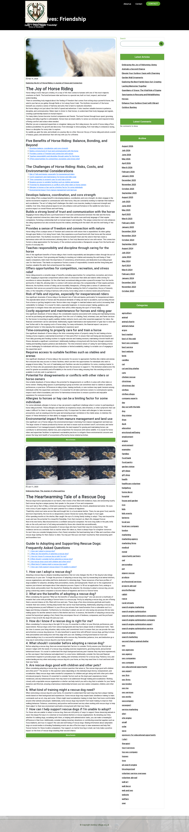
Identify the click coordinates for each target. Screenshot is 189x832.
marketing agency (130, 539)
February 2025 (128, 223)
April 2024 (126, 265)
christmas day (128, 385)
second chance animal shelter (135, 641)
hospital (125, 496)
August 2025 (127, 197)
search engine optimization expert (137, 624)
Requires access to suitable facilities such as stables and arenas (54, 182)
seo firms (126, 679)
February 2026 (128, 172)
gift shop (126, 475)
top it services (128, 748)
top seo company (129, 752)
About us (127, 4)
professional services (131, 581)
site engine (127, 718)
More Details (70, 440)
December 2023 (129, 282)
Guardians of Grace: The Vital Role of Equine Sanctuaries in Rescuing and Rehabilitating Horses (141, 94)
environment (127, 445)
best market (127, 334)
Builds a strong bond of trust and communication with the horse (53, 151)
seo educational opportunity (134, 667)
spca (124, 731)
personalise (127, 564)
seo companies (129, 658)
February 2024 (128, 274)
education (126, 428)
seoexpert (126, 705)
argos (124, 330)
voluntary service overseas (134, 773)
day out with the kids (131, 407)
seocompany (128, 701)
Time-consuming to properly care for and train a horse (50, 179)
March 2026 (127, 167)
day (123, 402)
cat (123, 364)
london (125, 530)
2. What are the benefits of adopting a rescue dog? (49, 554)
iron (123, 505)
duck (124, 424)
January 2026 (128, 176)
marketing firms (129, 543)
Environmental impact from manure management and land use (53, 190)
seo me (125, 688)
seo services (127, 692)
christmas (126, 381)
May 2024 (126, 261)
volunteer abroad (129, 777)
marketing (126, 535)
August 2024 (127, 248)
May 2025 (126, 210)
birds (124, 356)
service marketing (130, 709)
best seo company (130, 343)
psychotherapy (128, 590)
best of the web (129, 339)
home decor (127, 492)
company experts (129, 398)
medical (125, 547)
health (124, 479)
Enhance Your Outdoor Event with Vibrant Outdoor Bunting (140, 105)
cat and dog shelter (130, 368)
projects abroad (129, 586)
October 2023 (128, 291)
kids (123, 509)
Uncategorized (128, 769)
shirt (124, 714)
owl (123, 560)
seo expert (126, 671)
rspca (124, 599)
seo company (128, 662)
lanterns (125, 518)
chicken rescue (128, 377)
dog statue (127, 415)
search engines (129, 633)
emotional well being (131, 432)
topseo (125, 756)
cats (124, 373)
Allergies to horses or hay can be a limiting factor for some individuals (56, 187)
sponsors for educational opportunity (139, 735)
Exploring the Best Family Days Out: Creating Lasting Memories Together (141, 84)
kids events (127, 513)
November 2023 (129, 287)
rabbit (124, 594)
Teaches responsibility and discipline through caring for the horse (54, 156)
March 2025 (127, 218)
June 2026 (126, 155)
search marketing (130, 637)
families (125, 454)
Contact (138, 4)
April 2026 (126, 163)
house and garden (130, 500)
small (124, 722)
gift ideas (126, 471)
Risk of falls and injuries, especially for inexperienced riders (51, 174)
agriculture (127, 313)
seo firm (125, 675)
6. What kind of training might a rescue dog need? (48, 564)
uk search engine (129, 765)
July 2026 (126, 150)
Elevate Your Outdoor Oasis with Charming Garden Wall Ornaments (141, 75)
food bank (126, 458)
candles (125, 360)
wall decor (126, 786)
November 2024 (129, 235)
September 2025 (129, 193)
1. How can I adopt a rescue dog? (42, 551)
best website (127, 351)
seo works (126, 697)
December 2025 (129, 180)
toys (124, 760)
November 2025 (129, 184)
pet (123, 569)
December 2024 (129, 231)
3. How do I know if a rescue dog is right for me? (47, 556)
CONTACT (153, 4)
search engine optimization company (138, 620)
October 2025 (128, 189)
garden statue (128, 466)
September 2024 (129, 244)
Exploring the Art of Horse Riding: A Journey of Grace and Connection (54, 83)
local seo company (130, 526)
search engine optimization (134, 611)
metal (124, 552)
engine (125, 441)
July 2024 (126, 253)
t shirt (124, 739)
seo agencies (128, 650)
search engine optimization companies (139, 616)
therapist (126, 743)
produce (125, 577)
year (124, 803)
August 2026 (127, 146)
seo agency (127, 654)
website (125, 795)
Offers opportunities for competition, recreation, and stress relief (54, 159)
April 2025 (126, 214)
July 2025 (126, 201)
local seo (126, 522)
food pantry (127, 462)
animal (125, 317)
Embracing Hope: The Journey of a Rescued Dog (45, 491)
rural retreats (128, 603)
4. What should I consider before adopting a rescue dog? (51, 559)
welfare (125, 799)
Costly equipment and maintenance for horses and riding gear (52, 177)
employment (127, 437)
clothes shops (128, 394)
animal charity (128, 321)
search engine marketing (133, 607)
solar (124, 726)
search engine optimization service (137, 628)
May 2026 (126, 159)
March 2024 (127, 270)
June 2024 (126, 257)
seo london (127, 684)
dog (123, 411)
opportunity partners (131, 556)
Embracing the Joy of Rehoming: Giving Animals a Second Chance (139, 67)
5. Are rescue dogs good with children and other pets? (50, 562)
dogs (124, 420)
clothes (125, 390)
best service (127, 347)
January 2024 (128, 278)
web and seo (127, 790)
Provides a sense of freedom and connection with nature (51, 154)
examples (126, 449)
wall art (125, 782)
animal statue (128, 326)
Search (123, 38)
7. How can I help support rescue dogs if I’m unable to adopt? (53, 567)
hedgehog (126, 488)
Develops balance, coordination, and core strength (48, 148)
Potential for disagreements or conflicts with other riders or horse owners (57, 185)
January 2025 (128, 227)
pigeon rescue (128, 573)
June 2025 (126, 206)
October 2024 (128, 240)
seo (123, 645)
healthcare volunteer (131, 483)
